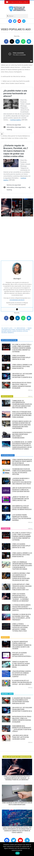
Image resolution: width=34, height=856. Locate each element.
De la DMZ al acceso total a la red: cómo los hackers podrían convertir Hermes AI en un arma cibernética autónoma (21, 348)
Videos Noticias (20, 328)
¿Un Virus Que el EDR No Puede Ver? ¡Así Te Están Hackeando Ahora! (20, 737)
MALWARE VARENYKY (6, 331)
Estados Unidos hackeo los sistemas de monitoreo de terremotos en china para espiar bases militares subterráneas (21, 425)
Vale (17, 853)
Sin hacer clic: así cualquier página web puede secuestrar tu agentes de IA (22, 375)
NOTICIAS (25, 331)
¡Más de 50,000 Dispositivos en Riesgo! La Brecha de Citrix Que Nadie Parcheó (21, 489)
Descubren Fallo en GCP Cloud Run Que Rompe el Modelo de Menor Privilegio (22, 507)
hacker (28, 329)
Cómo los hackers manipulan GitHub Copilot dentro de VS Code (21, 357)
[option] (6, 207)
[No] (32, 849)
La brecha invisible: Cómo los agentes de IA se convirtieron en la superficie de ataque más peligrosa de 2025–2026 (21, 576)
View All (30, 390)
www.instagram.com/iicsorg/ (17, 299)
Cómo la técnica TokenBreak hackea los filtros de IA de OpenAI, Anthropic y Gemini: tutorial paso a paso (20, 627)
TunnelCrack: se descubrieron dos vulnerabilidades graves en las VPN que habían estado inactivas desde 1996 (22, 404)
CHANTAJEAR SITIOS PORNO (8, 329)
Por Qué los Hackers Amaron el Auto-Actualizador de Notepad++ (21, 654)
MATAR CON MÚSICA (17, 331)
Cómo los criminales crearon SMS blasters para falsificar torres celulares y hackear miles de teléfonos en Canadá (22, 565)
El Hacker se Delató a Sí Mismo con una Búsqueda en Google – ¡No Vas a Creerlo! (22, 682)
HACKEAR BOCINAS (20, 329)
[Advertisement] (17, 238)
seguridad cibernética (7, 332)
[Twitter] (17, 309)
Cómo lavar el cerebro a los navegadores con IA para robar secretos (22, 366)
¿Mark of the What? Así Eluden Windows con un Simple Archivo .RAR (20, 498)
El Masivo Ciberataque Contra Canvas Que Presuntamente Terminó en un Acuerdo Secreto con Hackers (21, 645)
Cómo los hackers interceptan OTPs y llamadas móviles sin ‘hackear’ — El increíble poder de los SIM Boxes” (20, 597)
